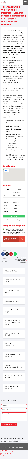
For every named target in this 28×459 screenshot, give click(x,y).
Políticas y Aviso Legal (12, 447)
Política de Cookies (5, 453)
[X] (7, 254)
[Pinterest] (11, 254)
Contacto (21, 447)
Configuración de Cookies (7, 455)
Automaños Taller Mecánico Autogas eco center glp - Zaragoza (20, 260)
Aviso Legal (3, 450)
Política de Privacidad (6, 452)
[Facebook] (3, 254)
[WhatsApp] (15, 254)
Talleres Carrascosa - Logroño (5, 260)
